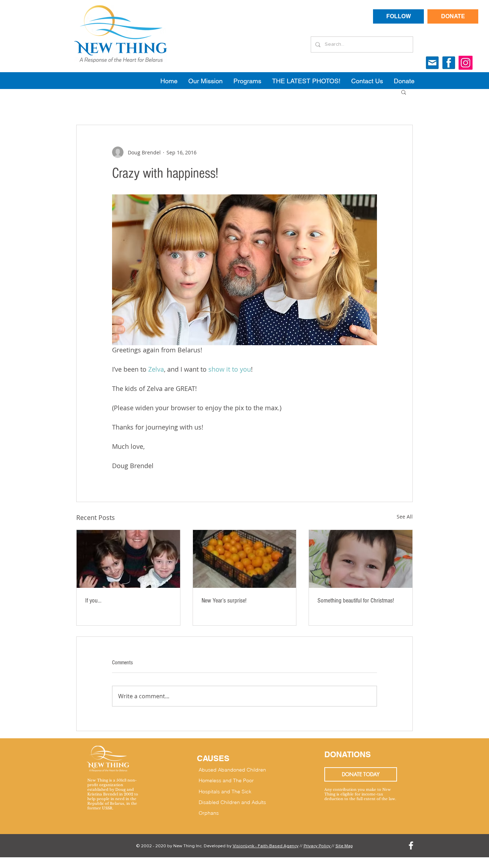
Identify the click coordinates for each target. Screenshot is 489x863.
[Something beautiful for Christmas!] (360, 559)
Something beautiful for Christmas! (356, 600)
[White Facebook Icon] (411, 845)
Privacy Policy (317, 846)
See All (405, 516)
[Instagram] (466, 63)
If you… (93, 600)
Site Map (344, 846)
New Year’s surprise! (224, 600)
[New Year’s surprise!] (244, 559)
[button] (403, 92)
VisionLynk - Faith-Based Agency (266, 846)
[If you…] (128, 559)
